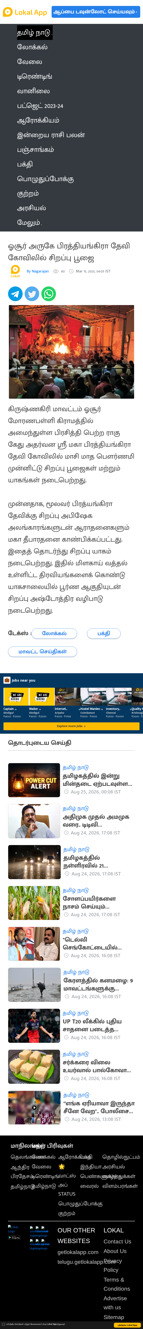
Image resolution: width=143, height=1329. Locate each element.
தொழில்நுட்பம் (121, 1157)
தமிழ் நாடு (33, 33)
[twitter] (33, 295)
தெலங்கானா (27, 1157)
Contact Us (117, 1241)
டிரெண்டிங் (45, 1176)
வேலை (41, 1166)
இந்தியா (90, 1166)
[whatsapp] (49, 295)
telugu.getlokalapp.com (86, 1262)
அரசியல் (113, 1166)
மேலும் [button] (28, 223)
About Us (115, 1251)
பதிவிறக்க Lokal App (127, 1325)
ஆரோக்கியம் (74, 1157)
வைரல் (89, 1186)
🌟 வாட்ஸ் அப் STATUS (67, 1180)
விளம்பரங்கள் (120, 1186)
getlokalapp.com (78, 1252)
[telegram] (16, 295)
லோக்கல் (43, 1157)
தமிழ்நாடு (23, 1186)
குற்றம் (66, 1213)
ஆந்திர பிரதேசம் (22, 1172)
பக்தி (86, 1157)
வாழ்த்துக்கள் (118, 1176)
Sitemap (114, 1317)
